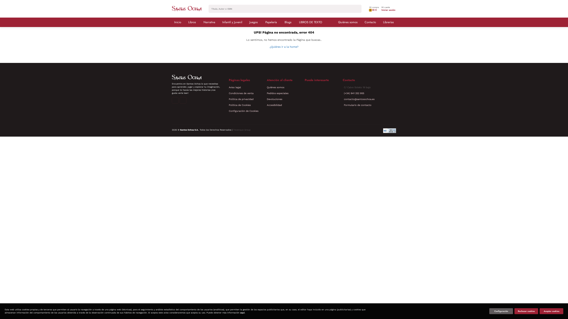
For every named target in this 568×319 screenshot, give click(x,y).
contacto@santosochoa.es (359, 99)
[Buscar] (357, 9)
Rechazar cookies (526, 311)
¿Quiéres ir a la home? (284, 46)
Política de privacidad (241, 99)
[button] (374, 9)
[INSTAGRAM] (175, 100)
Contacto (370, 22)
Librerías (388, 22)
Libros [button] (192, 22)
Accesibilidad (274, 105)
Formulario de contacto (357, 105)
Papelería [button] (271, 22)
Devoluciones (274, 99)
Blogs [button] (288, 22)
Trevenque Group (242, 130)
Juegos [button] (253, 22)
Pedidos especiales (277, 93)
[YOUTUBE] (183, 100)
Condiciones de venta (241, 93)
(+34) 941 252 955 (354, 93)
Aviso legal (235, 87)
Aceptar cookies (551, 311)
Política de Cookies (240, 105)
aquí (242, 312)
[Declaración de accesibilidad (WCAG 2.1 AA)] (389, 130)
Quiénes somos (348, 22)
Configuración (501, 311)
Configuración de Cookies (243, 111)
